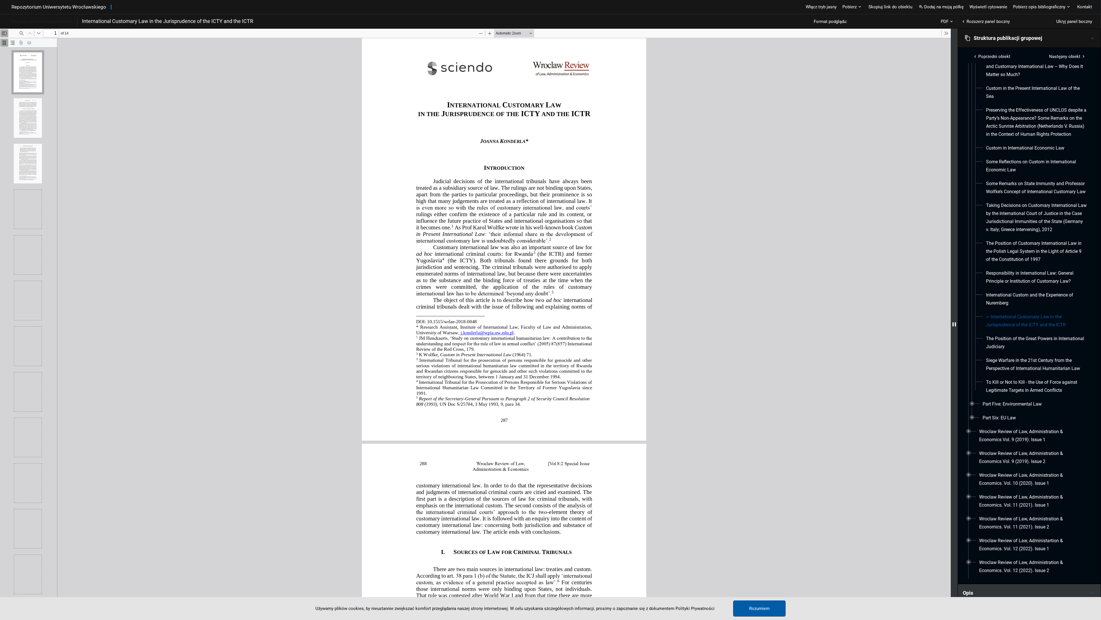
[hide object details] (954, 324)
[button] (1029, 38)
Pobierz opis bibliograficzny (1039, 6)
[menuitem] (1036, 92)
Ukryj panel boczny (1074, 21)
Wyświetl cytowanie (988, 6)
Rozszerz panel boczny (988, 21)
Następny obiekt (1064, 56)
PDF (944, 21)
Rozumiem (759, 608)
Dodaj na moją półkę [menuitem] (944, 6)
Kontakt (1084, 6)
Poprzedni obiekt (994, 56)
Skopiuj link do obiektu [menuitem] (890, 6)
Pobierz (849, 6)
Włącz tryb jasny (821, 6)
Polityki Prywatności (695, 608)
